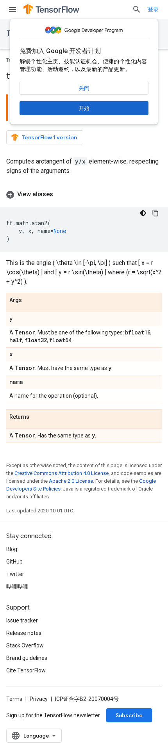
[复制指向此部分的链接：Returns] (37, 417)
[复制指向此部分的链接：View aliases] (61, 194)
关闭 (84, 88)
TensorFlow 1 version (49, 137)
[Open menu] (12, 9)
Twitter (15, 574)
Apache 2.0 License (71, 481)
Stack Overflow (25, 645)
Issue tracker (22, 620)
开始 (84, 108)
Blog (11, 549)
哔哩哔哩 (17, 586)
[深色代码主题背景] (143, 213)
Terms (14, 699)
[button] (84, 194)
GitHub (14, 561)
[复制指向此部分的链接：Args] (30, 300)
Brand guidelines (26, 658)
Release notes (23, 633)
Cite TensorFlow (26, 670)
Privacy (39, 699)
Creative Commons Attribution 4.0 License (61, 473)
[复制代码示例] (155, 213)
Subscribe (129, 715)
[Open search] (136, 9)
